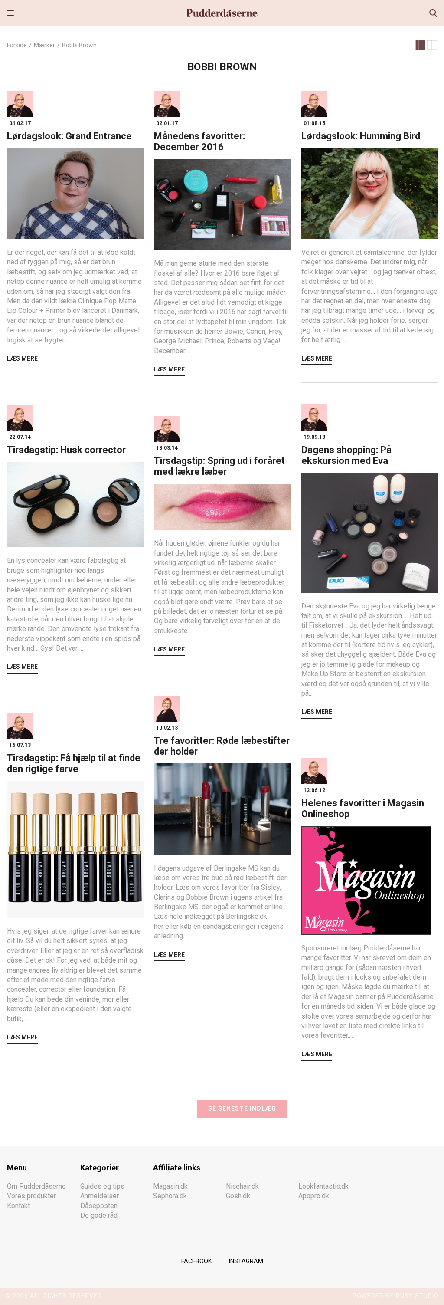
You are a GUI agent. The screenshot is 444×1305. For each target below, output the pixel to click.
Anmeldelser (99, 1196)
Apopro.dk (313, 1196)
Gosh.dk (238, 1196)
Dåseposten (99, 1206)
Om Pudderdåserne (36, 1186)
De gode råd (99, 1215)
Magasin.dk (170, 1186)
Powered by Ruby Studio (396, 1295)
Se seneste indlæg (242, 1108)
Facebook (196, 1261)
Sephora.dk (170, 1196)
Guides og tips (102, 1186)
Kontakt (18, 1206)
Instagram (246, 1261)
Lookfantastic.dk (323, 1186)
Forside (17, 45)
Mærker (44, 45)
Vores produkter (31, 1196)
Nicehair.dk (242, 1186)
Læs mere (22, 358)
